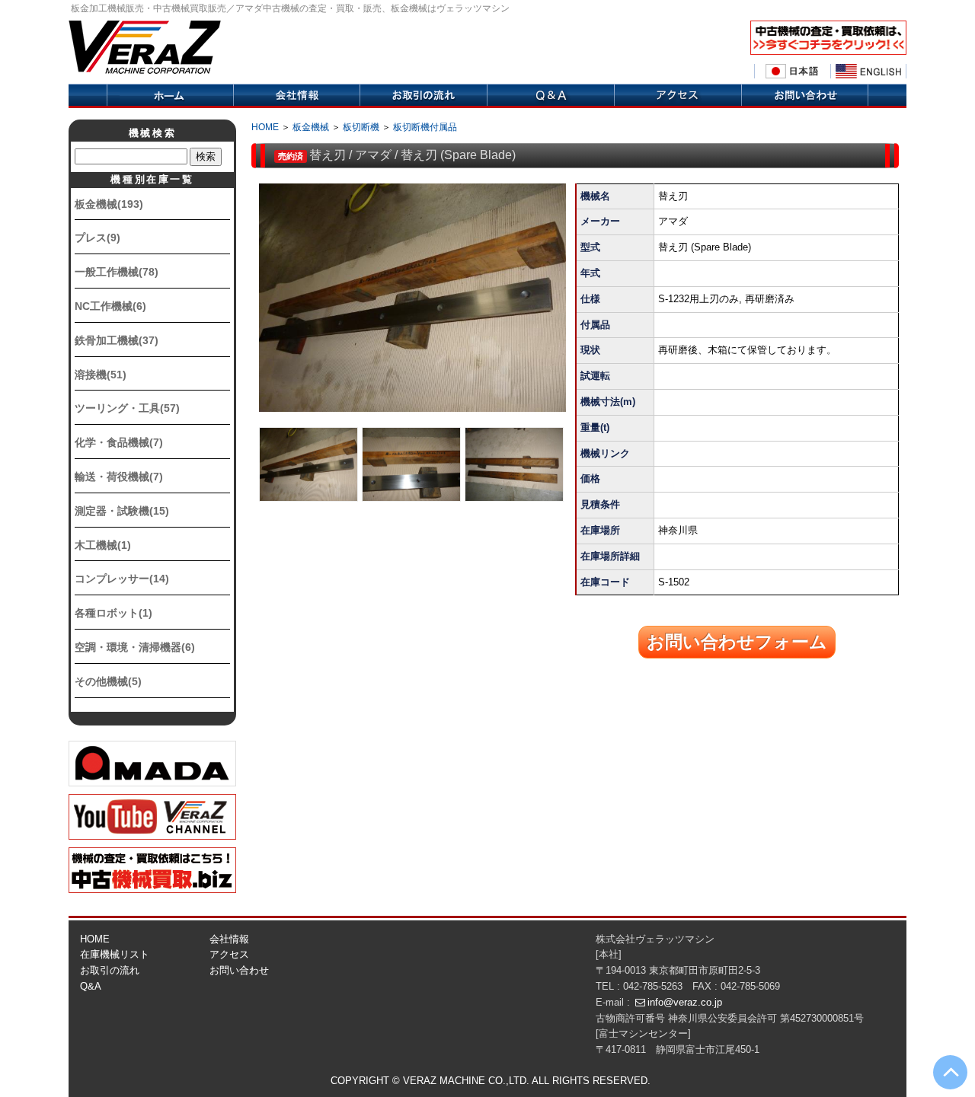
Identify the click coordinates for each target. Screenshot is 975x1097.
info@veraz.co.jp (684, 1002)
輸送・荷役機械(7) (119, 476)
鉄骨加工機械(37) (116, 340)
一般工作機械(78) (116, 272)
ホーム (170, 96)
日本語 (792, 71)
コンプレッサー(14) (122, 578)
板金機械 (310, 127)
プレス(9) (97, 237)
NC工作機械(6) (110, 306)
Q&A (550, 96)
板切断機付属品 (425, 127)
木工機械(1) (103, 545)
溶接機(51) (100, 374)
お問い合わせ (239, 970)
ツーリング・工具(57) (127, 408)
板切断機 (361, 127)
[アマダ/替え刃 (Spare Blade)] (412, 297)
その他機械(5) (108, 681)
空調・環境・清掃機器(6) (135, 647)
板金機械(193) (109, 204)
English (868, 71)
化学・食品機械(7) (119, 442)
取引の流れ (423, 96)
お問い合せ (804, 96)
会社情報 (296, 96)
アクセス (677, 96)
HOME (265, 127)
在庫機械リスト (114, 954)
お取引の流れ (109, 970)
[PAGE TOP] (950, 1072)
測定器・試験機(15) (122, 511)
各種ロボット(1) (113, 613)
